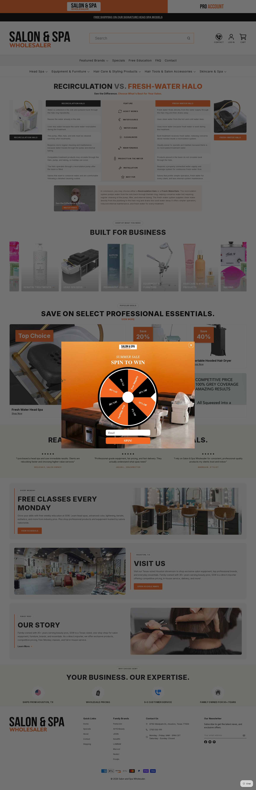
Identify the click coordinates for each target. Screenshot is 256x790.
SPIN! (128, 440)
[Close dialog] (191, 345)
